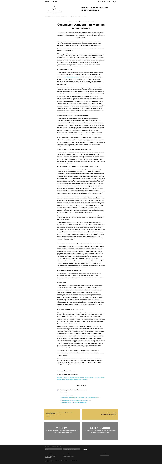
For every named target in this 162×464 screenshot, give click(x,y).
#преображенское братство (77, 377)
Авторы (103, 1)
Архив (108, 1)
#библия (59, 379)
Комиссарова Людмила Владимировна (81, 21)
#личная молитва (89, 377)
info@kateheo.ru (49, 457)
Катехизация (54, 1)
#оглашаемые (69, 379)
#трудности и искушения (63, 377)
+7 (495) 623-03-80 (51, 456)
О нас (99, 1)
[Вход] (113, 1)
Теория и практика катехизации (58, 16)
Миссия (47, 1)
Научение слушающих (66, 16)
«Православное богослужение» (70, 78)
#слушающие (77, 379)
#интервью (84, 379)
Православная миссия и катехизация (48, 17)
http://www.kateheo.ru (49, 461)
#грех (63, 379)
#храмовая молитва (100, 377)
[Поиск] (116, 1)
